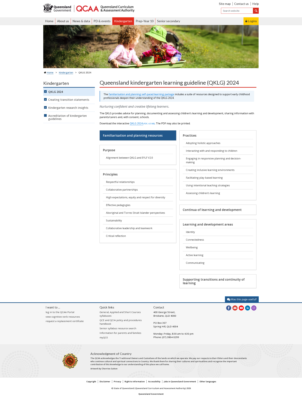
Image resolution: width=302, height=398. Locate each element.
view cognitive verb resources (63, 316)
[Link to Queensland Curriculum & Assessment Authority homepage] (105, 8)
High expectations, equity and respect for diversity (135, 197)
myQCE (104, 337)
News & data (81, 21)
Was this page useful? (243, 299)
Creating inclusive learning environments (210, 170)
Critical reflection (116, 236)
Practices (189, 135)
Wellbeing (192, 247)
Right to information (135, 381)
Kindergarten (123, 21)
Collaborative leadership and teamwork (129, 228)
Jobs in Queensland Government (180, 381)
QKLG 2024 (142, 123)
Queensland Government (151, 393)
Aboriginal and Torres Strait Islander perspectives (135, 213)
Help (255, 4)
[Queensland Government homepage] (57, 8)
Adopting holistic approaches (203, 143)
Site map (225, 4)
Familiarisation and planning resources (133, 135)
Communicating (195, 263)
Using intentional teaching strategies (208, 185)
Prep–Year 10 (145, 21)
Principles (110, 174)
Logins (252, 21)
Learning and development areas (208, 224)
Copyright (91, 381)
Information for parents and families (120, 332)
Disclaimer (105, 381)
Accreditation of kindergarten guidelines (67, 117)
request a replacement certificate (65, 321)
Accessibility (154, 381)
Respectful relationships (120, 182)
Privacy (117, 381)
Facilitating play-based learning (204, 177)
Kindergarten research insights (68, 108)
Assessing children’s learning (203, 193)
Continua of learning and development (212, 210)
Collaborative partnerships (122, 189)
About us (63, 21)
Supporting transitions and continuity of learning (214, 281)
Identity (190, 232)
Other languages (207, 381)
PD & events (102, 21)
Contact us (241, 4)
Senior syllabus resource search (118, 328)
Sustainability (114, 220)
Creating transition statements (68, 100)
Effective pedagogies (118, 205)
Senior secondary (168, 21)
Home (49, 21)
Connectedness (195, 239)
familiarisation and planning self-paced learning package (141, 94)
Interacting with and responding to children (211, 150)
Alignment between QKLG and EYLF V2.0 (129, 157)
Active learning (194, 255)
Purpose (109, 150)
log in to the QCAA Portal (60, 312)
